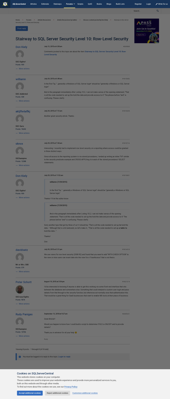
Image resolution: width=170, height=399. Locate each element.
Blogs (109, 4)
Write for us (163, 4)
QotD (90, 4)
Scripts (80, 4)
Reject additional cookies (57, 393)
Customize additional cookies (85, 393)
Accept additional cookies (30, 393)
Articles (33, 4)
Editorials (45, 4)
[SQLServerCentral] (5, 4)
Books (99, 4)
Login (148, 4)
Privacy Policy (70, 386)
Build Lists (120, 4)
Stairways (58, 4)
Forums (69, 4)
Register (138, 4)
